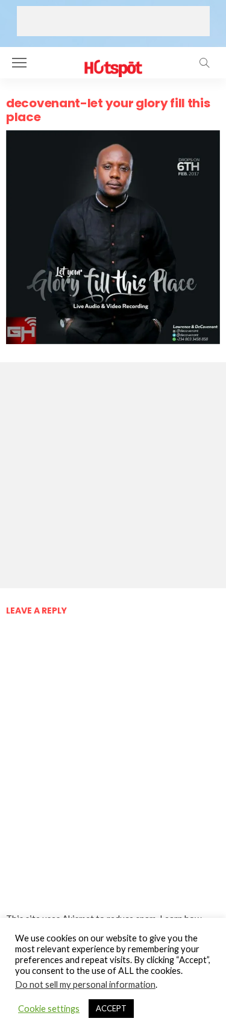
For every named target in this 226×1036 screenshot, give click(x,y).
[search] (204, 62)
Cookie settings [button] (49, 1008)
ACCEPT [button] (111, 1008)
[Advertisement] (113, 21)
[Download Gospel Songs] (113, 61)
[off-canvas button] (19, 62)
